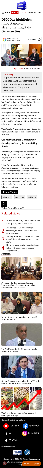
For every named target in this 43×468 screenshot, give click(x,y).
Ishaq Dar (7, 197)
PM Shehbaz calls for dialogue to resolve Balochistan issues (19, 350)
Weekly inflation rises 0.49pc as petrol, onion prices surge (18, 414)
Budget (14, 13)
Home (7, 13)
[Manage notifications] (5, 463)
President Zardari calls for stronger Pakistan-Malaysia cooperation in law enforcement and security (18, 285)
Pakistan (32, 13)
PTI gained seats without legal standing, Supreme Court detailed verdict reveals (21, 230)
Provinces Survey (31, 463)
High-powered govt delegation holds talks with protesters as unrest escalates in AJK (22, 248)
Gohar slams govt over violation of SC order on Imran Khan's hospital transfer (21, 382)
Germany (19, 197)
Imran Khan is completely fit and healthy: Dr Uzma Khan (20, 318)
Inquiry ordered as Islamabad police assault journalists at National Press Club (22, 239)
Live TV (22, 13)
